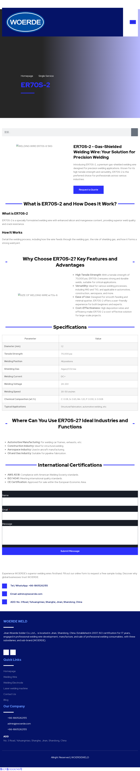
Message (7, 524)
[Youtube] (6, 652)
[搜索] (134, 132)
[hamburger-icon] (133, 22)
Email (5, 509)
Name (5, 495)
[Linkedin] (13, 652)
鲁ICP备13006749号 (11, 769)
